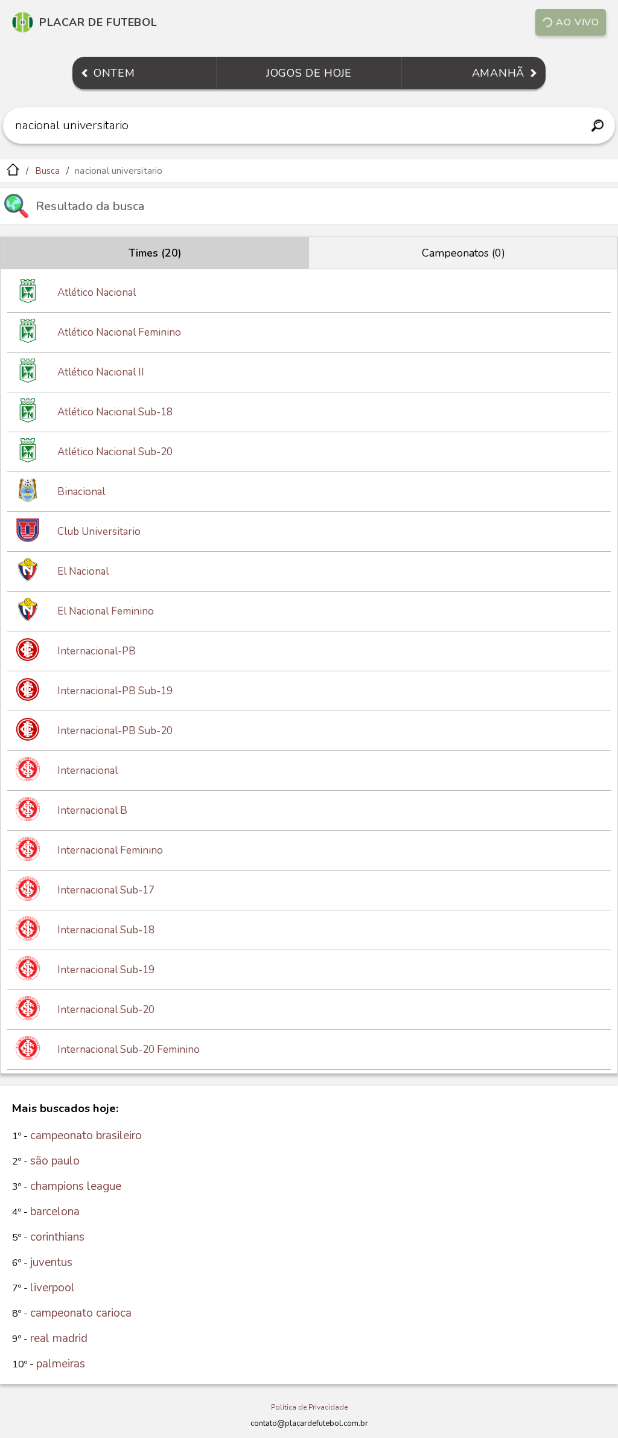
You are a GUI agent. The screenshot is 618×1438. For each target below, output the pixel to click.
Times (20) (155, 253)
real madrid (59, 1338)
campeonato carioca (81, 1313)
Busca (47, 171)
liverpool (52, 1288)
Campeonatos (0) (463, 253)
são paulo (55, 1161)
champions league (75, 1186)
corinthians (57, 1237)
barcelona (55, 1211)
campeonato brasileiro (86, 1135)
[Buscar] (597, 125)
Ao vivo (577, 22)
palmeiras (60, 1364)
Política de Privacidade (309, 1407)
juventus (51, 1262)
